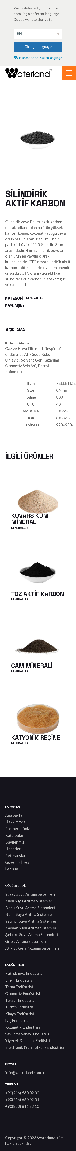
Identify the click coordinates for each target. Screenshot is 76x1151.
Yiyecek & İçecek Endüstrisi (29, 1040)
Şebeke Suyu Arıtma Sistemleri (31, 934)
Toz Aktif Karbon (37, 594)
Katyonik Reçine (35, 738)
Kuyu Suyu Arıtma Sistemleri (29, 901)
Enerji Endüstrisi (19, 980)
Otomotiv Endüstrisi (22, 993)
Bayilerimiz (14, 842)
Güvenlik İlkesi (17, 862)
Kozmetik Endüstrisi (22, 1027)
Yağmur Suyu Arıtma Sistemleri (31, 921)
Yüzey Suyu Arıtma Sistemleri (30, 894)
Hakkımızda (15, 821)
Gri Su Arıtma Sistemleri (25, 941)
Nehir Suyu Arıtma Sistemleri (29, 914)
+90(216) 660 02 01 (22, 1099)
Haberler (13, 848)
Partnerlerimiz (17, 828)
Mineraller (35, 298)
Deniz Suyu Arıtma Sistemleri (30, 907)
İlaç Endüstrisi (17, 1020)
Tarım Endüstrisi (19, 986)
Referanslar (15, 855)
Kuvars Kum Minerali (29, 519)
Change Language (38, 46)
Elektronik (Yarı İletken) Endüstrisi (34, 1047)
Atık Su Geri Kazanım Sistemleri (32, 948)
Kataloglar (14, 835)
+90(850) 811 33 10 (22, 1106)
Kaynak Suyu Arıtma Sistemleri (31, 927)
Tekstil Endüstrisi (20, 1000)
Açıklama (15, 329)
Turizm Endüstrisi (20, 1007)
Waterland (46, 1137)
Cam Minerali (31, 666)
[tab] (15, 329)
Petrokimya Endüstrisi (24, 973)
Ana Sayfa (13, 815)
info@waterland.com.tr (25, 1072)
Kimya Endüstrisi (19, 1013)
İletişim (11, 869)
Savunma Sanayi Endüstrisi (27, 1034)
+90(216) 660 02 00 (22, 1092)
